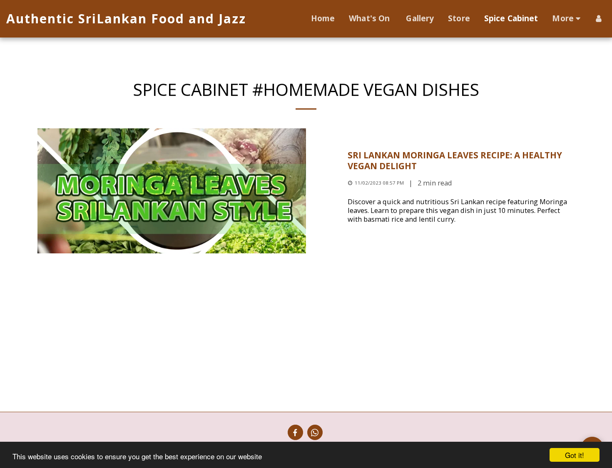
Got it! (574, 455)
